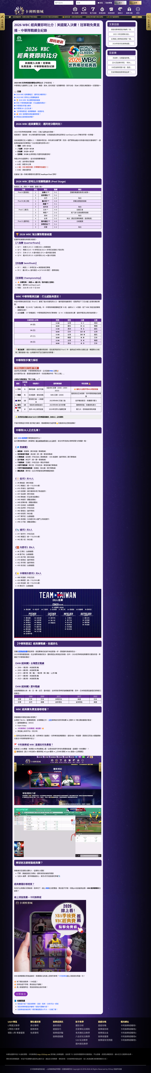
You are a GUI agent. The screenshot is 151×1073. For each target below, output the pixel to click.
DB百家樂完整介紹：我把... (121, 67)
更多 (137, 17)
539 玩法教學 (82, 1040)
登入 (120, 3)
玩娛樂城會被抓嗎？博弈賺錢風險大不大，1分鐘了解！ (37, 1009)
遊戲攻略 (102, 1025)
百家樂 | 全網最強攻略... (121, 58)
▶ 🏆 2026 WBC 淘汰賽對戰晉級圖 (27, 100)
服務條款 (34, 1029)
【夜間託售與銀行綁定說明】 (37, 17)
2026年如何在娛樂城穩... (121, 44)
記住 (101, 3)
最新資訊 (57, 1025)
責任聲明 (34, 1025)
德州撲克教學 (82, 1043)
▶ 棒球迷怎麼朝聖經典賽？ (24, 117)
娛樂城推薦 (58, 1036)
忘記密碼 (108, 3)
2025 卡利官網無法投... (121, 34)
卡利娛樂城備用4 (128, 1036)
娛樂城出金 (103, 1032)
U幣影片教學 (14, 1029)
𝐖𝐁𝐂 (52, 371)
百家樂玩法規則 (83, 1029)
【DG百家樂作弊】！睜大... (121, 63)
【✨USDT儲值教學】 (56, 17)
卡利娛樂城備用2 (128, 1029)
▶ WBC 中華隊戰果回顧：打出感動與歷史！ (30, 103)
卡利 (50, 720)
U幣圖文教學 (14, 1025)
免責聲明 (34, 1032)
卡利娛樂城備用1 (128, 1025)
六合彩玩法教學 (83, 1036)
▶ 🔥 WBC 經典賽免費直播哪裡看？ (27, 114)
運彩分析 (80, 1025)
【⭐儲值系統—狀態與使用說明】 (15, 17)
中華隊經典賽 (22, 651)
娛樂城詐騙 (58, 1032)
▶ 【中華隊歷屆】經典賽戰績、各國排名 (29, 111)
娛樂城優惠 (103, 1036)
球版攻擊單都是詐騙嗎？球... (121, 29)
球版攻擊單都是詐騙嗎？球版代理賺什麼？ (33, 1007)
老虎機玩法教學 (83, 1032)
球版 (47, 888)
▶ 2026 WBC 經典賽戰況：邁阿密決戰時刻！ (30, 94)
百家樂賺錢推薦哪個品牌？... (121, 72)
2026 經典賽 (22, 438)
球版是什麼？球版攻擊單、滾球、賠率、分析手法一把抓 (38, 1004)
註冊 (135, 3)
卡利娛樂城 (63, 976)
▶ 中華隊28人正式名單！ (23, 108)
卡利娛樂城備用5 (128, 1040)
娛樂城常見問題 (105, 1040)
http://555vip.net (43, 1054)
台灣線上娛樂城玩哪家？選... (121, 39)
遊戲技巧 (57, 1029)
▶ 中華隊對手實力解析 (22, 106)
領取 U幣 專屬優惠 (16, 1032)
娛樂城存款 (103, 1029)
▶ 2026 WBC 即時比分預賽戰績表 (26, 97)
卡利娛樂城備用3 (128, 1032)
